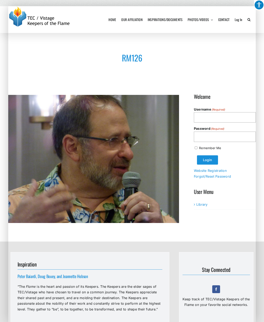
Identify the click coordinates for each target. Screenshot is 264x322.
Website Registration (210, 171)
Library (202, 204)
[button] (249, 19)
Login (207, 160)
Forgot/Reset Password (212, 176)
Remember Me (210, 148)
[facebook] (216, 289)
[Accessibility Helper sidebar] (259, 5)
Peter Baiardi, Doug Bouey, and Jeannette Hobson (53, 276)
